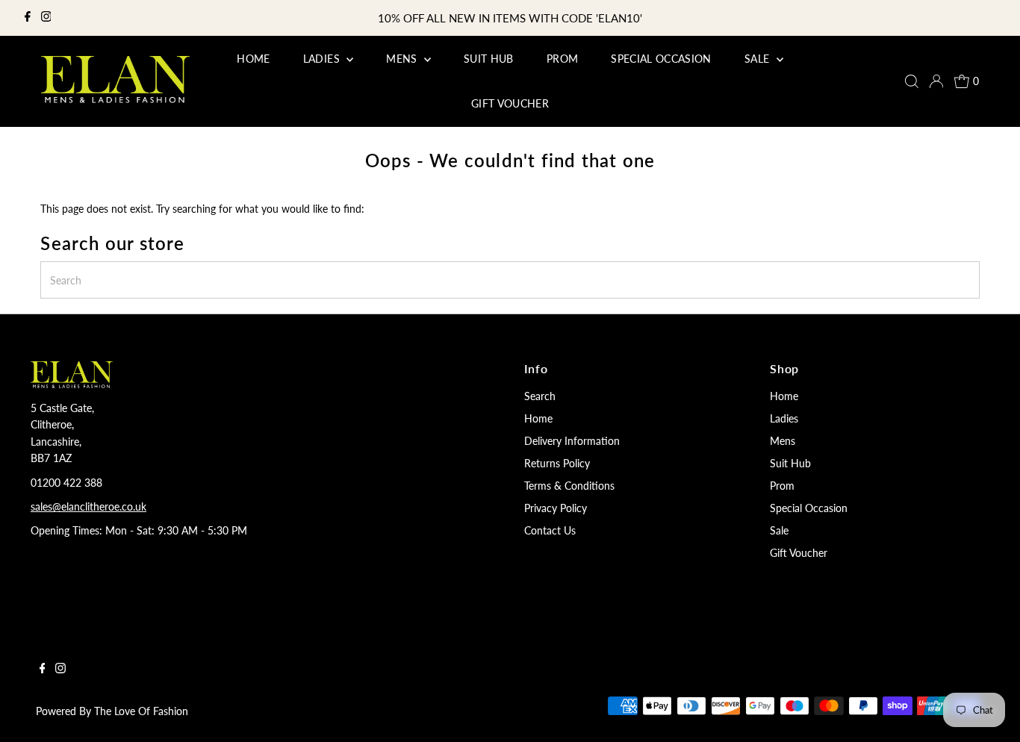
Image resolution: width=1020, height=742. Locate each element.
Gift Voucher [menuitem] (510, 103)
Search (540, 396)
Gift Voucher (798, 552)
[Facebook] (27, 18)
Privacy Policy (555, 508)
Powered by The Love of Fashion (112, 711)
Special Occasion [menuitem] (661, 58)
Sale (779, 530)
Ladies (784, 418)
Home (538, 418)
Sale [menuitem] (758, 58)
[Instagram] (46, 18)
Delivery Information (572, 440)
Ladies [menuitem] (323, 58)
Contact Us (550, 530)
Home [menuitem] (253, 58)
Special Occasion (809, 508)
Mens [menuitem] (403, 58)
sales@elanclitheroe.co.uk (88, 506)
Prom (782, 485)
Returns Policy (557, 463)
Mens (782, 440)
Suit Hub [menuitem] (489, 58)
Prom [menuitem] (562, 58)
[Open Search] (911, 81)
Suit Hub (790, 463)
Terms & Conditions (569, 485)
